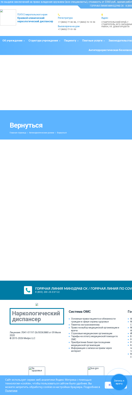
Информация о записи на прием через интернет (91, 349)
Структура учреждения (43, 40)
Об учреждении (12, 40)
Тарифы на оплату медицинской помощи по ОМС (94, 337)
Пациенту (70, 40)
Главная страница (18, 133)
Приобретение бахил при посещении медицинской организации (90, 343)
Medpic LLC (29, 338)
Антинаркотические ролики (41, 133)
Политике (11, 390)
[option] (79, 18)
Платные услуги (92, 40)
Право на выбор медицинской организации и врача (95, 329)
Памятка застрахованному (85, 324)
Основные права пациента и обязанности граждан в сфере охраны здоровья (93, 320)
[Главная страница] (8, 17)
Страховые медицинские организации (91, 333)
